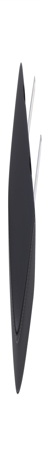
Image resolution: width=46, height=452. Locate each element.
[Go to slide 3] (3, 105)
